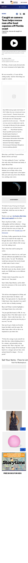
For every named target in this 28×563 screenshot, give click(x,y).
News (4, 13)
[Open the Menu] (2, 2)
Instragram (5, 233)
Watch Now (23, 2)
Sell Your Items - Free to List (15, 359)
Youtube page (19, 230)
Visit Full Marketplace (18, 362)
